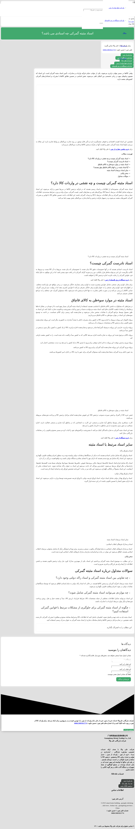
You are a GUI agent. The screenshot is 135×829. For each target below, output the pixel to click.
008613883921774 (80, 723)
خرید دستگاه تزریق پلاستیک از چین (117, 280)
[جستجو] (102, 23)
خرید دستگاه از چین (122, 438)
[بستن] (100, 23)
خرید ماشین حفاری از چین (120, 149)
